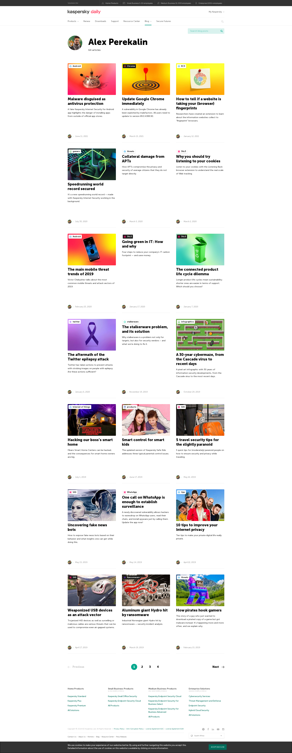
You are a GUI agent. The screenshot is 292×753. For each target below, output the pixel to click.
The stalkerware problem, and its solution (145, 329)
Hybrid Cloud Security (199, 710)
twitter (76, 322)
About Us (81, 737)
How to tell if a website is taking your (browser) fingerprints (198, 103)
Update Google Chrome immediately (143, 101)
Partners (91, 737)
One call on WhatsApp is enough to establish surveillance (143, 502)
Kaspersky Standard (77, 696)
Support (115, 21)
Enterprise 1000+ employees (210, 3)
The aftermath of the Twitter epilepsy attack (88, 356)
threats (130, 151)
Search (221, 31)
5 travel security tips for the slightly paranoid (197, 442)
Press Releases (121, 737)
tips (183, 492)
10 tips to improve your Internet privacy (197, 527)
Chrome (131, 66)
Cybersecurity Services (199, 696)
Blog (147, 21)
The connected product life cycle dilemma (197, 271)
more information (159, 748)
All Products (113, 705)
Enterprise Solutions (199, 688)
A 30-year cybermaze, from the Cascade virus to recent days (200, 359)
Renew (86, 21)
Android (76, 66)
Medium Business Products (162, 688)
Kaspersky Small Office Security (122, 696)
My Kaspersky (215, 11)
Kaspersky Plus (74, 701)
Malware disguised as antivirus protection (87, 101)
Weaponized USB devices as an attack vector (90, 612)
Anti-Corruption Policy (135, 729)
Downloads (100, 21)
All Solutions (73, 710)
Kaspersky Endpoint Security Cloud (124, 701)
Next (216, 667)
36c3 (183, 151)
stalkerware (132, 322)
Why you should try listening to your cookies (198, 158)
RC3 (183, 66)
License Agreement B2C (155, 729)
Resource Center (131, 21)
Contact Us (72, 737)
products (131, 407)
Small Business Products (120, 688)
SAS (183, 407)
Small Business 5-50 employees (140, 3)
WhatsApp (132, 492)
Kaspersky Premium (77, 705)
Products (72, 21)
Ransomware (133, 577)
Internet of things (81, 407)
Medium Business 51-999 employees (176, 3)
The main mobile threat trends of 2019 (88, 271)
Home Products (111, 3)
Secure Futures (163, 21)
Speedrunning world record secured (85, 186)
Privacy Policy (119, 729)
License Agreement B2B (175, 729)
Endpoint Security (197, 705)
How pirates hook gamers (199, 610)
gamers (76, 151)
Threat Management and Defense (205, 701)
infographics (187, 322)
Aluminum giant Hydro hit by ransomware (145, 612)
